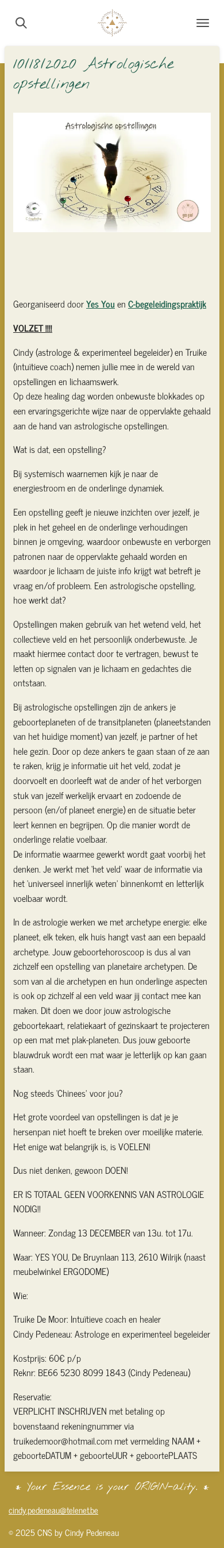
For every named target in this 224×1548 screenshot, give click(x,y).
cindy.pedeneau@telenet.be (53, 1510)
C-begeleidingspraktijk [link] (167, 303)
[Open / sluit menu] (202, 23)
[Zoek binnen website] (21, 23)
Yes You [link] (100, 303)
